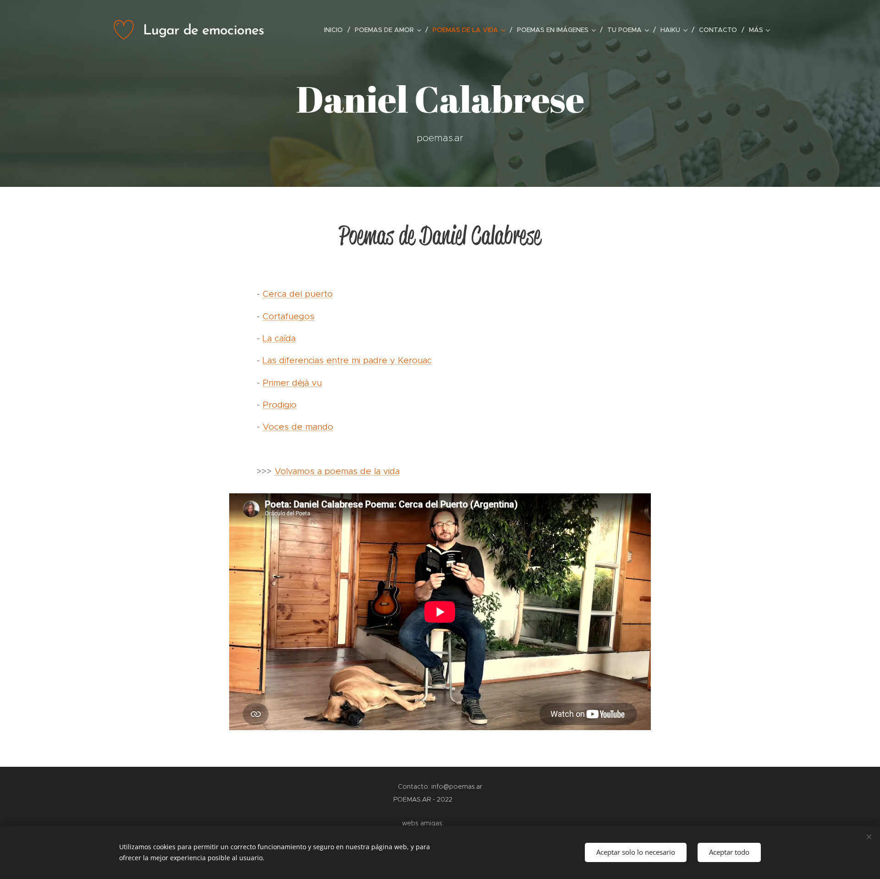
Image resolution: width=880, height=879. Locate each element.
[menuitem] (336, 29)
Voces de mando (298, 426)
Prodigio (280, 404)
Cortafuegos (288, 316)
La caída (279, 338)
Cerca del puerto (298, 294)
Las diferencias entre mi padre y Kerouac (347, 360)
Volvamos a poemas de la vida (337, 471)
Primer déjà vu (292, 382)
